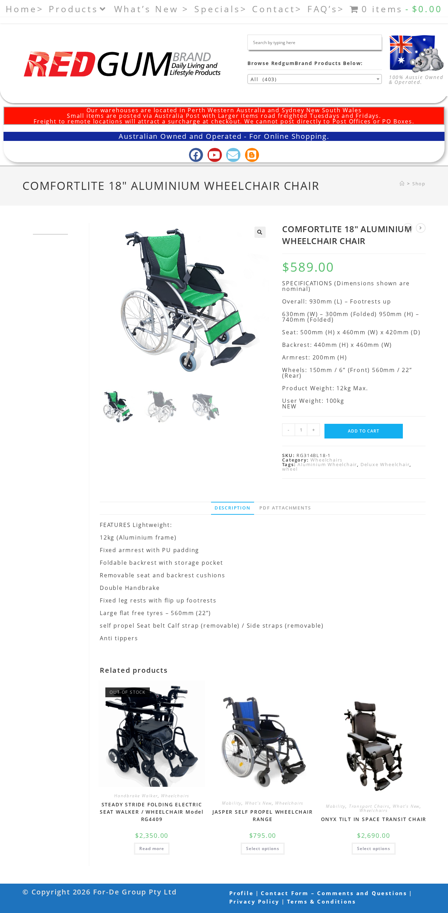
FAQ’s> (325, 9)
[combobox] (314, 79)
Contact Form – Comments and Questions (334, 893)
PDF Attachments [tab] (285, 508)
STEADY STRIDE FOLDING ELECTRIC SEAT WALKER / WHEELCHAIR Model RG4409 (152, 811)
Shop (419, 183)
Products (73, 9)
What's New (258, 803)
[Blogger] (252, 155)
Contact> (277, 9)
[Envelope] (233, 155)
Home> (24, 9)
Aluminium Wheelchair (327, 464)
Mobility (231, 803)
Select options (262, 848)
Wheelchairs (326, 460)
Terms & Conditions (321, 901)
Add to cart (363, 431)
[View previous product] (408, 228)
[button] (260, 232)
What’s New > (151, 9)
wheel (290, 469)
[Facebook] (196, 155)
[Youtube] (215, 155)
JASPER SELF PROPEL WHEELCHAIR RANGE (262, 815)
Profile (241, 893)
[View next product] (421, 228)
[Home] (402, 183)
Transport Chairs (369, 806)
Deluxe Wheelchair (385, 464)
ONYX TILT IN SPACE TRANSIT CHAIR (374, 819)
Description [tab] (233, 508)
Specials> (220, 9)
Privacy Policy (254, 901)
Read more (151, 848)
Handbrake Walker (136, 796)
